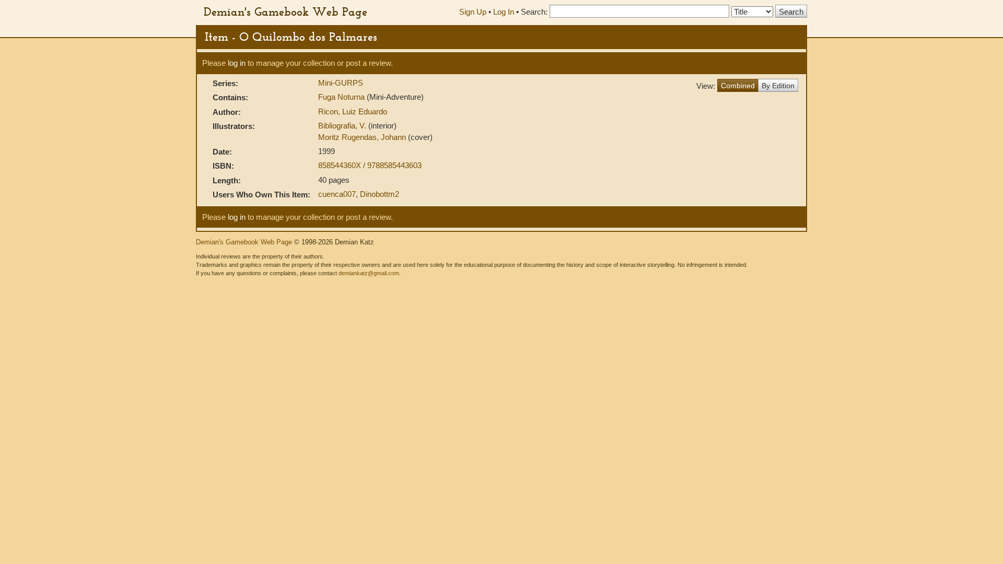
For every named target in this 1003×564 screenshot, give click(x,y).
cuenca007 (337, 194)
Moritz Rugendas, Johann (363, 137)
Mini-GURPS (340, 82)
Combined (738, 85)
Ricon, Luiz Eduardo (352, 111)
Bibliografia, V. (343, 125)
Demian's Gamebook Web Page (285, 11)
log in (237, 62)
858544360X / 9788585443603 (370, 165)
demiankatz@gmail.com (369, 273)
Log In (503, 11)
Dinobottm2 (379, 194)
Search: (534, 11)
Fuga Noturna (342, 96)
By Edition (778, 85)
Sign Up (472, 11)
